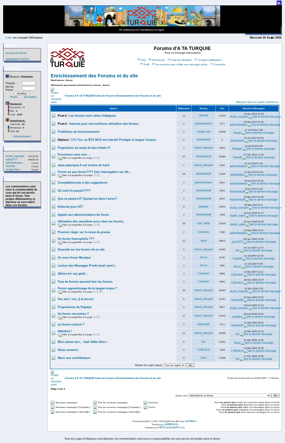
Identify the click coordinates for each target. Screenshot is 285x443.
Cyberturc (204, 232)
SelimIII (10, 166)
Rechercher (158, 60)
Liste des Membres (181, 60)
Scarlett (237, 258)
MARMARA (237, 174)
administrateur (203, 123)
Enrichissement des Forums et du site (94, 76)
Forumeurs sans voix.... (74, 154)
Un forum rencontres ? (73, 313)
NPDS (162, 427)
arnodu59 (174, 427)
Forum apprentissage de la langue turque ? (87, 288)
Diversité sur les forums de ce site (81, 249)
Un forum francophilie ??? (76, 238)
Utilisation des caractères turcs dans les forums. (91, 221)
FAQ (143, 60)
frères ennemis (68, 350)
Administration (22, 136)
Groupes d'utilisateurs (210, 60)
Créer (8, 37)
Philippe (237, 148)
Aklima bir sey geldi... (73, 273)
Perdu (13, 97)
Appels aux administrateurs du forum (83, 214)
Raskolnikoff (203, 156)
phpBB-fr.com (171, 424)
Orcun (203, 257)
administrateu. (14, 162)
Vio (237, 250)
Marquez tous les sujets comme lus (257, 102)
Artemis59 (237, 300)
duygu (237, 132)
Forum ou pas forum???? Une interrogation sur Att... (94, 172)
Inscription (30, 97)
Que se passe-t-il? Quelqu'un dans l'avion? (87, 198)
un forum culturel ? (71, 324)
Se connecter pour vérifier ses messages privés (181, 64)
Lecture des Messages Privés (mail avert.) (86, 265)
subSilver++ (191, 421)
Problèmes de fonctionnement (78, 131)
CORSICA (203, 349)
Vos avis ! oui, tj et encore (76, 299)
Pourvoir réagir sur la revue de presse (84, 232)
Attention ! (65, 331)
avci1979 (237, 241)
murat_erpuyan (15, 156)
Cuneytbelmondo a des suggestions (82, 182)
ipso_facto (203, 223)
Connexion (219, 64)
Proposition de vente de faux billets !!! (84, 147)
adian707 (11, 159)
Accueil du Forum (16, 53)
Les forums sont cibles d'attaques (92, 115)
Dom (203, 357)
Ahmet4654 (204, 139)
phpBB (146, 421)
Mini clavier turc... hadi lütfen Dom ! (82, 342)
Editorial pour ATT (70, 206)
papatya (203, 206)
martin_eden (237, 215)
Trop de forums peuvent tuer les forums (85, 281)
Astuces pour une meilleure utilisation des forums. (104, 123)
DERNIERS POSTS (17, 59)
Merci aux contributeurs (74, 358)
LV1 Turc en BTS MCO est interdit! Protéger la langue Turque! (113, 139)
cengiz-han (12, 169)
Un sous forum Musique (74, 257)
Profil (146, 64)
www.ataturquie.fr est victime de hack (83, 165)
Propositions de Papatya (75, 307)
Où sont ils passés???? (74, 190)
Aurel (203, 240)
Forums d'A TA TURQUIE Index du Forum (89, 95)
